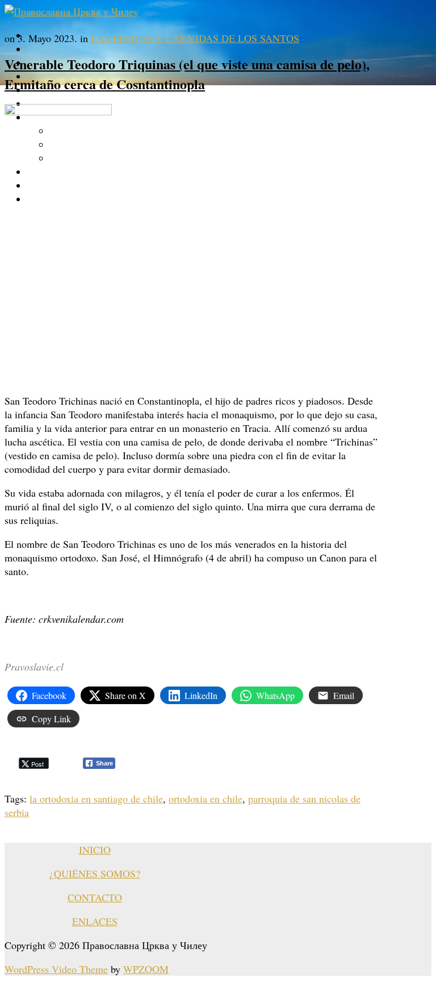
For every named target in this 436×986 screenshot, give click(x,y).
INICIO (95, 849)
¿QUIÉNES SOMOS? (94, 873)
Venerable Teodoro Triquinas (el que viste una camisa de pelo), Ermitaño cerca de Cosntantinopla (187, 74)
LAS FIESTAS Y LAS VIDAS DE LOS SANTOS (195, 38)
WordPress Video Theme (56, 969)
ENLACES (95, 921)
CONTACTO (95, 897)
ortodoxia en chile (205, 798)
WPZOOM (146, 969)
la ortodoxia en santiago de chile (96, 798)
